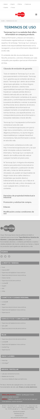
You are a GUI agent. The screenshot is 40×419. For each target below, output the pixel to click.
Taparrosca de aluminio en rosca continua (14, 275)
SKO (3, 288)
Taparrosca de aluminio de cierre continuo (14, 328)
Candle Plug (5, 347)
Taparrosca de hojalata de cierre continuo (14, 323)
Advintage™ (5, 363)
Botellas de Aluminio (8, 376)
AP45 (3, 291)
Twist (3, 267)
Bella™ (4, 304)
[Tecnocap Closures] (20, 14)
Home (3, 20)
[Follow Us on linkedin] (1, 256)
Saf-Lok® (4, 326)
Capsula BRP (5, 270)
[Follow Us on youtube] (9, 256)
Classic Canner (6, 278)
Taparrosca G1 (6, 312)
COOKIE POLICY (19, 415)
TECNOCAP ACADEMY (19, 411)
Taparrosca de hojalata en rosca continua (13, 272)
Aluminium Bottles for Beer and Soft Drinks (14, 379)
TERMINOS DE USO (19, 413)
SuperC (4, 286)
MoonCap (4, 360)
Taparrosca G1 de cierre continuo (11, 280)
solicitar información (13, 397)
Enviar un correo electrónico (28, 387)
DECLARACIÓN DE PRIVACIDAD (19, 417)
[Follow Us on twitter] (5, 256)
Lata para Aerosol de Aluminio (10, 374)
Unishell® (5, 283)
